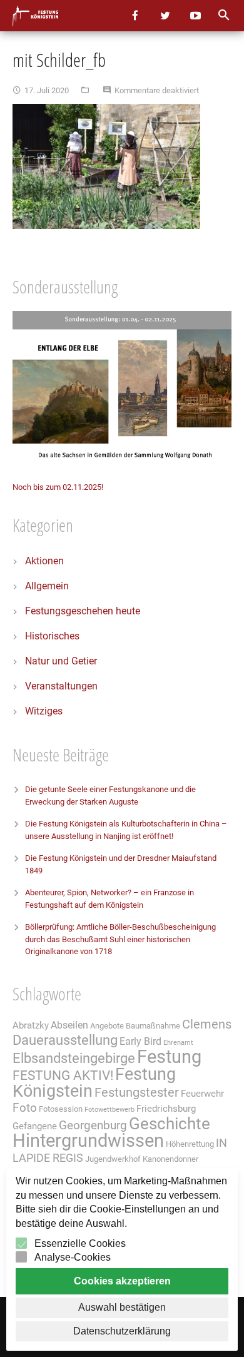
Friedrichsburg (166, 1108)
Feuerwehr (202, 1093)
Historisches (52, 636)
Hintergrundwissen (88, 1140)
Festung (169, 1056)
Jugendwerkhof (113, 1159)
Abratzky (31, 1025)
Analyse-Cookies (72, 1257)
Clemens (206, 1024)
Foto (25, 1108)
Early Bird (140, 1041)
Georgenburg (93, 1125)
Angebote (107, 1025)
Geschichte (169, 1123)
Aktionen (44, 561)
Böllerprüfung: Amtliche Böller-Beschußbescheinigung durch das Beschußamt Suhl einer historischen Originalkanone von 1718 (120, 939)
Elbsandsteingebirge (74, 1058)
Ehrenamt (178, 1043)
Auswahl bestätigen (122, 1307)
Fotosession (61, 1109)
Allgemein (47, 586)
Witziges (44, 711)
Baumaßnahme (153, 1025)
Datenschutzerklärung (122, 1331)
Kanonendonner (170, 1159)
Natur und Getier (61, 661)
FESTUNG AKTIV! (63, 1075)
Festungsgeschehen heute (82, 611)
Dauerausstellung (65, 1040)
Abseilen (69, 1025)
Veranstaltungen (61, 686)
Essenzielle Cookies (80, 1243)
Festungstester (136, 1092)
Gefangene (35, 1126)
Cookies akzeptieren (122, 1281)
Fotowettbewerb (109, 1109)
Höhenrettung (190, 1144)
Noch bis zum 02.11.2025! (58, 487)
